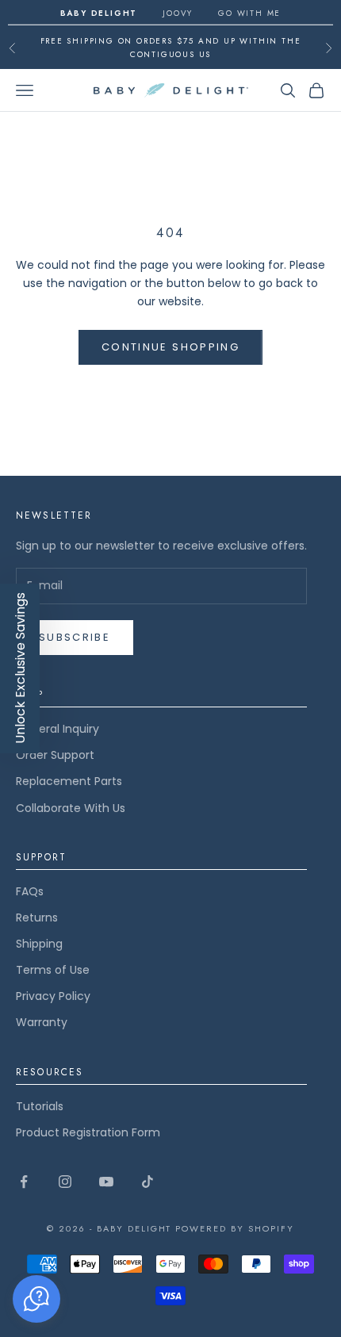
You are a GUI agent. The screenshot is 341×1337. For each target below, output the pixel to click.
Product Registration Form (88, 1132)
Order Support (55, 755)
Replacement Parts (69, 781)
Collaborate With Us (70, 808)
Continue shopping (170, 346)
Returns (37, 917)
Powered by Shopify (234, 1228)
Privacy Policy (53, 996)
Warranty (41, 1022)
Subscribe (74, 637)
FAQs (30, 891)
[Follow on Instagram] (65, 1182)
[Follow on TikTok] (147, 1182)
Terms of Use (53, 970)
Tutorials (39, 1106)
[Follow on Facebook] (24, 1182)
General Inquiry (57, 729)
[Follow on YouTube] (106, 1182)
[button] (36, 1299)
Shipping (39, 944)
